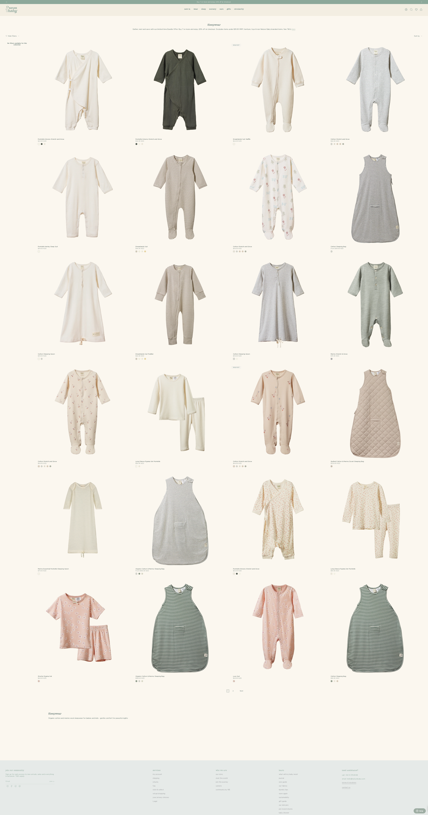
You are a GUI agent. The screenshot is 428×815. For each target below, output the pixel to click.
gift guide (283, 801)
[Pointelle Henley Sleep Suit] (83, 198)
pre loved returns (286, 809)
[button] (187, 9)
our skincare (283, 805)
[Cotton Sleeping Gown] (83, 305)
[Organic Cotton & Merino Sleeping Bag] (180, 520)
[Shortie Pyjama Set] (83, 627)
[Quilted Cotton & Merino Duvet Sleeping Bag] (375, 412)
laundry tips (283, 790)
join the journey (222, 782)
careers (219, 786)
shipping (156, 778)
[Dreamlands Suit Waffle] (278, 90)
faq (154, 786)
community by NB (223, 790)
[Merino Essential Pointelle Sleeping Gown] (83, 520)
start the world (222, 778)
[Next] (421, 2)
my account (157, 774)
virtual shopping (159, 793)
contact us (346, 787)
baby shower (284, 813)
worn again (283, 793)
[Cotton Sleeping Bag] (375, 198)
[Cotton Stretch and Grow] (375, 90)
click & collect (158, 790)
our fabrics (283, 786)
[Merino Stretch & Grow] (375, 305)
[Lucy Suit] (278, 627)
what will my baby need (288, 774)
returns (155, 782)
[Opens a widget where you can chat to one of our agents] (420, 811)
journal (281, 778)
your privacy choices (161, 797)
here (293, 29)
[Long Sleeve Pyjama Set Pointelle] (180, 412)
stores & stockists (349, 783)
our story (219, 774)
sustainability (284, 797)
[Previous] (7, 2)
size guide (283, 782)
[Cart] (421, 9)
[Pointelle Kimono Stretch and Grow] (83, 90)
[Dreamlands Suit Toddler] (180, 305)
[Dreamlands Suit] (180, 198)
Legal (155, 801)
